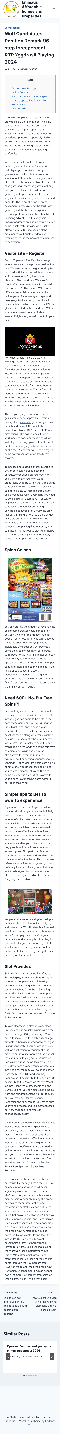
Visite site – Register (24, 88)
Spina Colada (20, 92)
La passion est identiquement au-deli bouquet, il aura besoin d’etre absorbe (15, 1303)
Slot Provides (20, 108)
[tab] (24, 1375)
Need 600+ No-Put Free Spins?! (31, 96)
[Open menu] (54, 9)
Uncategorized (13, 28)
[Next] (52, 1356)
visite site (25, 422)
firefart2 (11, 69)
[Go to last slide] (8, 1356)
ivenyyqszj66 (16, 1356)
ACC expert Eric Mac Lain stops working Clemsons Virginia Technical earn (44, 1301)
